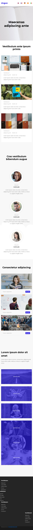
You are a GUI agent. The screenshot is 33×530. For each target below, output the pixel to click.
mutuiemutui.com (12, 527)
